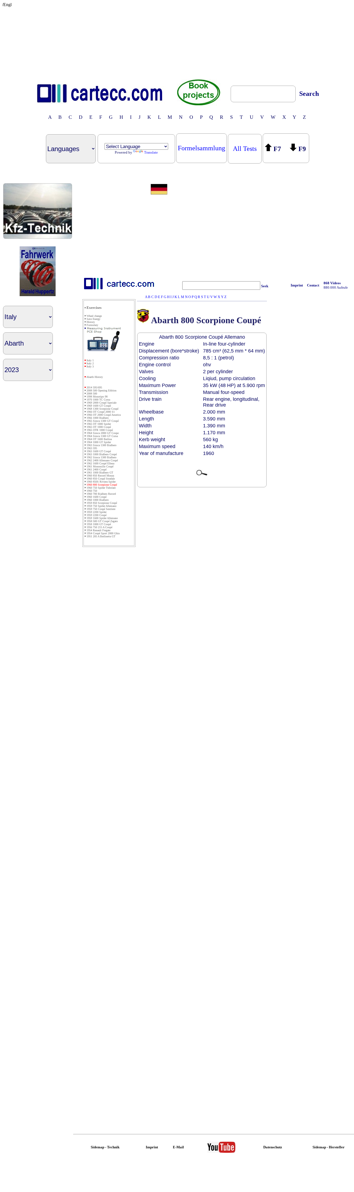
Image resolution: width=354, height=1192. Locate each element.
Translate (151, 152)
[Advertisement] (177, 41)
